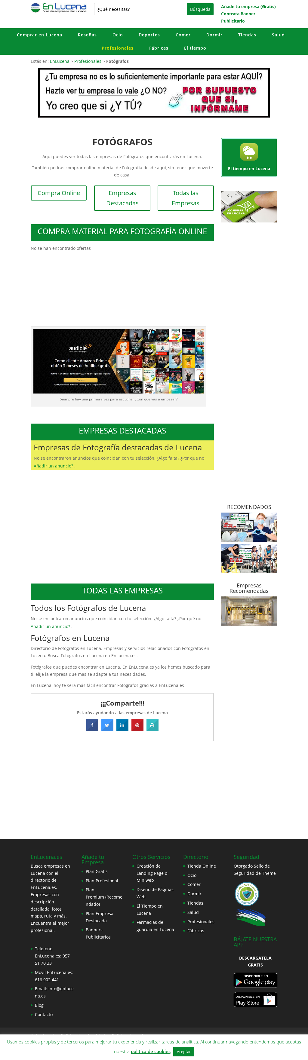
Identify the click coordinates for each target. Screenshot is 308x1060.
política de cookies (151, 1051)
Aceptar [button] (184, 1051)
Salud (278, 35)
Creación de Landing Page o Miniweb (152, 873)
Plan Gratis (97, 871)
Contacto (44, 1014)
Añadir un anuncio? (54, 466)
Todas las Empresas (185, 198)
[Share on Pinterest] (137, 729)
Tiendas (247, 35)
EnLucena (59, 61)
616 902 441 (47, 979)
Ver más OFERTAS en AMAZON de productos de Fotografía (122, 275)
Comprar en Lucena (39, 35)
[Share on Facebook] (92, 729)
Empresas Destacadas (122, 198)
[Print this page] (152, 729)
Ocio (117, 35)
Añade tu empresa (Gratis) (248, 6)
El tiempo (195, 48)
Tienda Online (201, 866)
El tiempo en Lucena (249, 168)
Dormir (214, 35)
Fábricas (158, 48)
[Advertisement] (122, 528)
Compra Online (59, 193)
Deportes (149, 35)
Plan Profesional (102, 881)
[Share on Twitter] (107, 729)
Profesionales (118, 48)
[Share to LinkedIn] (122, 729)
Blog (39, 1005)
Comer (183, 35)
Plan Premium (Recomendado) (104, 897)
